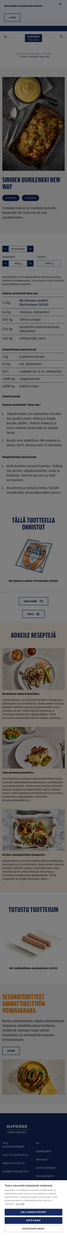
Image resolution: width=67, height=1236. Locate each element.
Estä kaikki (33, 1220)
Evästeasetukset (33, 1229)
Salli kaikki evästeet (33, 1212)
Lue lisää (20, 1204)
